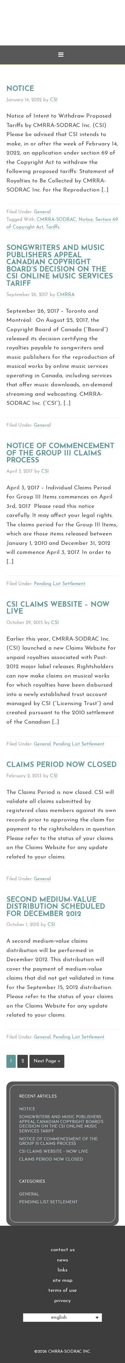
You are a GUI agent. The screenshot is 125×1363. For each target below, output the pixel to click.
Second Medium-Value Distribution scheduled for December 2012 (55, 907)
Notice (20, 89)
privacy (62, 1300)
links (62, 1270)
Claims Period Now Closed (61, 765)
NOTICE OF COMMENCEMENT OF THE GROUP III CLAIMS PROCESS (60, 453)
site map (62, 1280)
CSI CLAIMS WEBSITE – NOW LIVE (58, 608)
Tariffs (52, 227)
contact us (63, 1249)
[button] (62, 55)
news (62, 1260)
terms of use (62, 1290)
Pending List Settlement (59, 584)
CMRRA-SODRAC (56, 219)
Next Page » (47, 1061)
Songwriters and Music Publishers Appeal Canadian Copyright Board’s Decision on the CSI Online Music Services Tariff (59, 266)
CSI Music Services (62, 30)
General (42, 212)
